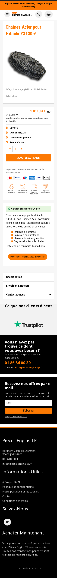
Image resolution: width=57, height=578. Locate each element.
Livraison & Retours (17, 285)
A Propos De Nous (13, 482)
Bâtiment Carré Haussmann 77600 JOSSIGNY (18, 452)
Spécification (14, 277)
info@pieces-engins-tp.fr (28, 367)
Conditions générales (15, 501)
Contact (7, 496)
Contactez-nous (15, 294)
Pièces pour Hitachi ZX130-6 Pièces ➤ (27, 256)
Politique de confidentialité (16, 416)
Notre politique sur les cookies (20, 491)
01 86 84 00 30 (18, 362)
